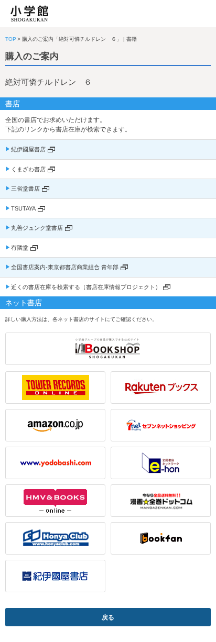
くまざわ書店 (28, 169)
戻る (108, 617)
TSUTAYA (23, 208)
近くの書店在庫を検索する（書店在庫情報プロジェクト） (86, 287)
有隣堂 (19, 248)
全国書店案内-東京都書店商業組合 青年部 (64, 267)
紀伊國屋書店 (28, 149)
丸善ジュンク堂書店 (37, 228)
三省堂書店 (25, 188)
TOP (10, 39)
